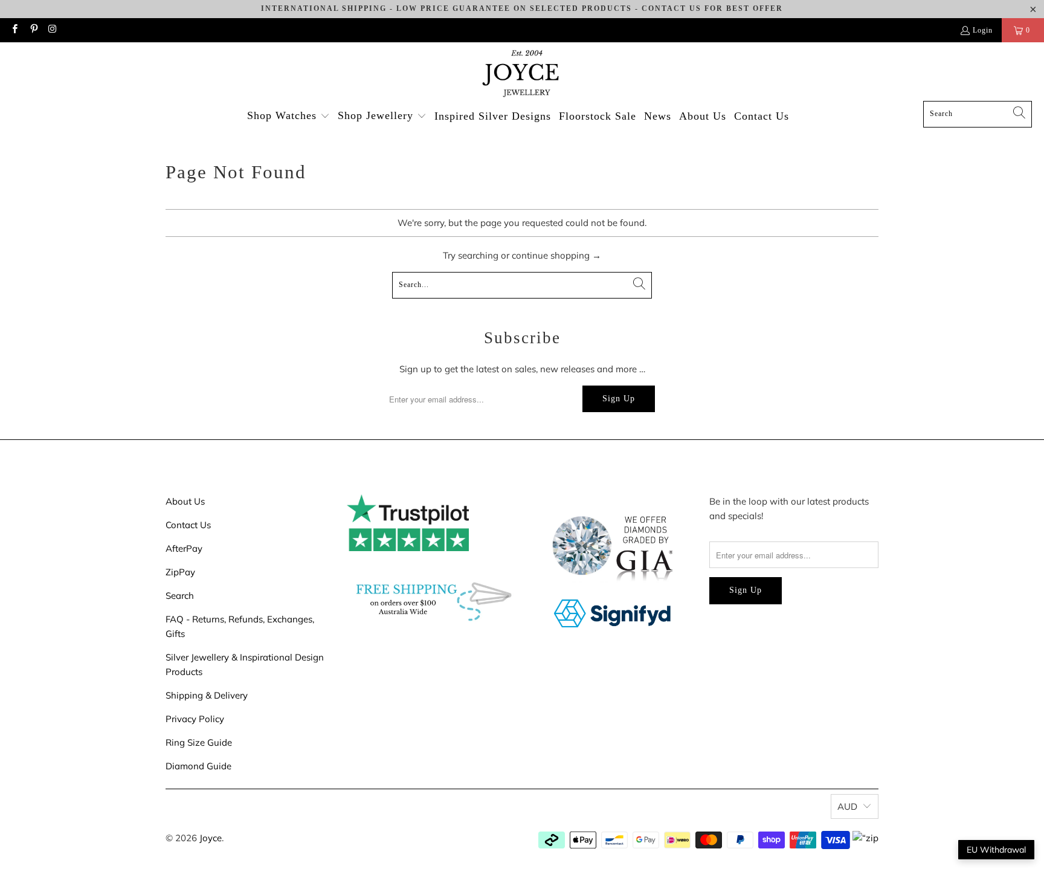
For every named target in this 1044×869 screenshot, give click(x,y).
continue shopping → (556, 255)
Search (180, 595)
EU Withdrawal (996, 849)
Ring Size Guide (199, 742)
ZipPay (180, 572)
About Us (185, 501)
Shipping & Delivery (207, 695)
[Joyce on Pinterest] (33, 30)
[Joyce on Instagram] (52, 30)
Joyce (210, 838)
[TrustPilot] (408, 548)
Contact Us (188, 525)
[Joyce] (522, 74)
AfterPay (184, 548)
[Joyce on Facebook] (14, 30)
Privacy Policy (195, 719)
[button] (288, 116)
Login (983, 30)
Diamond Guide (198, 766)
